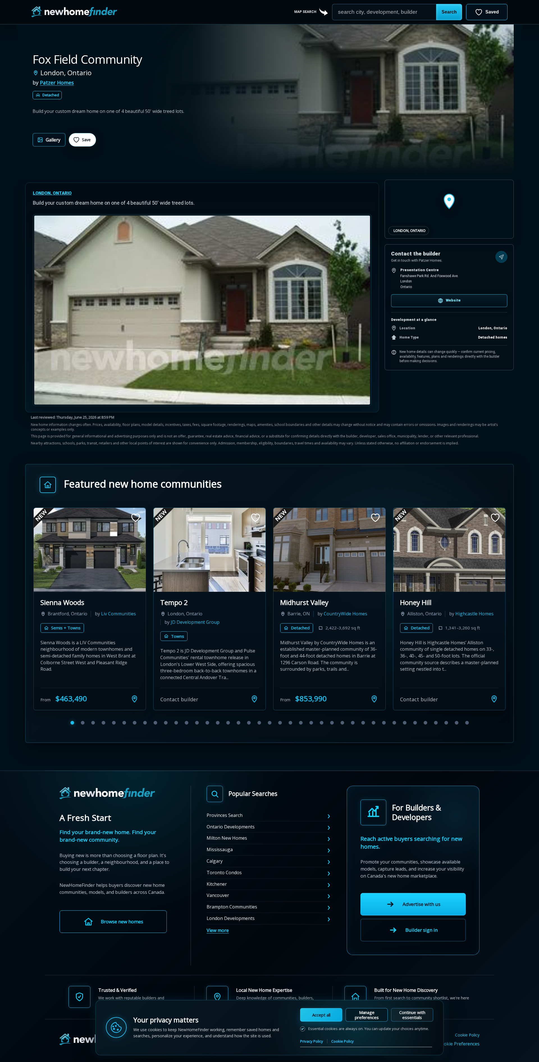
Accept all (321, 1015)
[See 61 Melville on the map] (494, 698)
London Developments (231, 918)
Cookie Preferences (458, 1044)
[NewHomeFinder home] (107, 793)
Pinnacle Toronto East (314, 602)
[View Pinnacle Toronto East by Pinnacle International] (329, 550)
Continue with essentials (412, 1015)
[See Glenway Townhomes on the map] (254, 698)
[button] (449, 12)
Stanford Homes (119, 614)
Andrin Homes (240, 614)
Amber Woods (62, 602)
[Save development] (136, 517)
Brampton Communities (232, 907)
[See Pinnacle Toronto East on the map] (374, 698)
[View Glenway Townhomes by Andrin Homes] (210, 550)
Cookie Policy (467, 1035)
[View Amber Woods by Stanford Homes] (90, 550)
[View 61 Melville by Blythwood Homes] (449, 550)
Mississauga (220, 849)
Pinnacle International (314, 622)
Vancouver (218, 895)
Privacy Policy (311, 1041)
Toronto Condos (224, 872)
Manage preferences (367, 1015)
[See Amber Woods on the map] (134, 698)
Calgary (215, 861)
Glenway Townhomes (193, 602)
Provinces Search (225, 815)
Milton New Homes (227, 838)
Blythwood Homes (429, 622)
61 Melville (416, 602)
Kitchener (217, 884)
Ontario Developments (231, 827)
